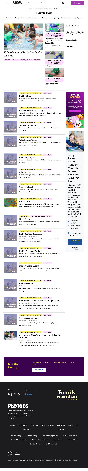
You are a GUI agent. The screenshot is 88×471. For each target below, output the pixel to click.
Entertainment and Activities (43, 9)
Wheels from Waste (28, 140)
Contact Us (73, 425)
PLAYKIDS (61, 429)
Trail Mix (69, 46)
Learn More (75, 240)
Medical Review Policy (19, 440)
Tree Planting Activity (29, 318)
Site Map (26, 429)
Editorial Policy (32, 436)
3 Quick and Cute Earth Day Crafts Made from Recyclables (54, 41)
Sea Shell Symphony (28, 125)
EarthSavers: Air (26, 283)
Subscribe (38, 369)
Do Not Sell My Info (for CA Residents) (44, 444)
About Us (34, 425)
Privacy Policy (16, 436)
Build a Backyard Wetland (30, 251)
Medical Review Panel (40, 440)
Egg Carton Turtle (52, 84)
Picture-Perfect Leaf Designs (32, 111)
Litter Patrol (24, 219)
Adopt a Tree (25, 172)
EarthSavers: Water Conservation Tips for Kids (40, 301)
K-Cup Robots (50, 66)
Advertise (61, 425)
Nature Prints (25, 202)
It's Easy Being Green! (29, 266)
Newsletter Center (18, 425)
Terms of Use (72, 440)
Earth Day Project (27, 158)
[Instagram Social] (19, 394)
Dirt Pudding (25, 96)
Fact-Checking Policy (50, 436)
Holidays (57, 9)
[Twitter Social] (15, 394)
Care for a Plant (26, 187)
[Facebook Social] (11, 394)
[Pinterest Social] (9, 394)
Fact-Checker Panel (70, 436)
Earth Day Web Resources (30, 234)
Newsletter (77, 3)
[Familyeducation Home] (67, 395)
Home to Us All (71, 40)
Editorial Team (47, 425)
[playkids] (75, 110)
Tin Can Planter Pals (73, 26)
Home (30, 9)
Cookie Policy (57, 440)
